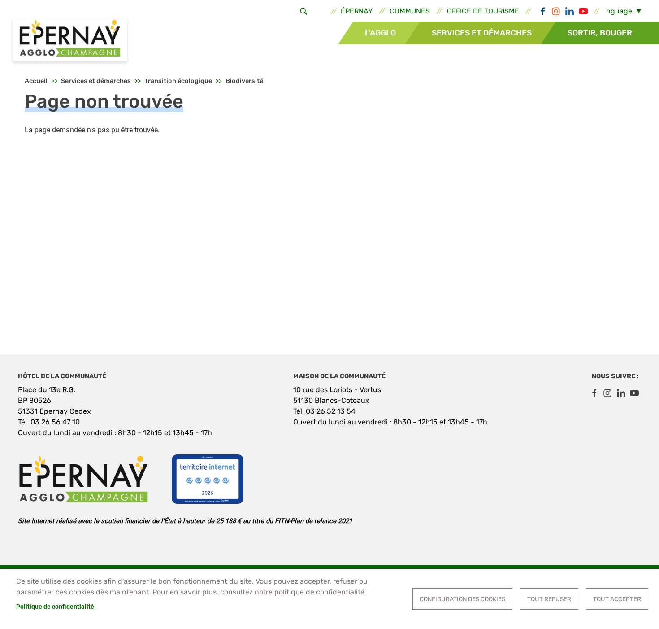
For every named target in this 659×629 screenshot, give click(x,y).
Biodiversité (244, 81)
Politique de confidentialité (55, 606)
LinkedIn (569, 11)
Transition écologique (178, 81)
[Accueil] (70, 41)
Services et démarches (482, 32)
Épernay (357, 11)
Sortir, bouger (600, 32)
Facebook (542, 11)
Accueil (36, 81)
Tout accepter (617, 599)
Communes (410, 11)
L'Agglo (380, 32)
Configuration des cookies (462, 599)
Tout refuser (549, 599)
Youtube (583, 11)
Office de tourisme (483, 11)
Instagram (556, 11)
